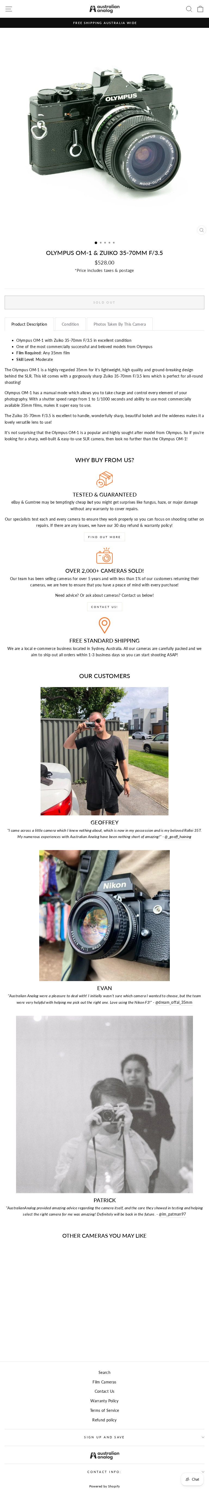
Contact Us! (104, 606)
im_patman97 (172, 1214)
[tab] (29, 324)
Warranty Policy (104, 1400)
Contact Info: (104, 1472)
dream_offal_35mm (173, 1002)
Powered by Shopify (104, 1486)
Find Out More (104, 537)
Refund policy (104, 1420)
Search (104, 1372)
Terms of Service (104, 1410)
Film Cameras (104, 1382)
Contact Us (105, 1391)
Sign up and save (104, 1437)
